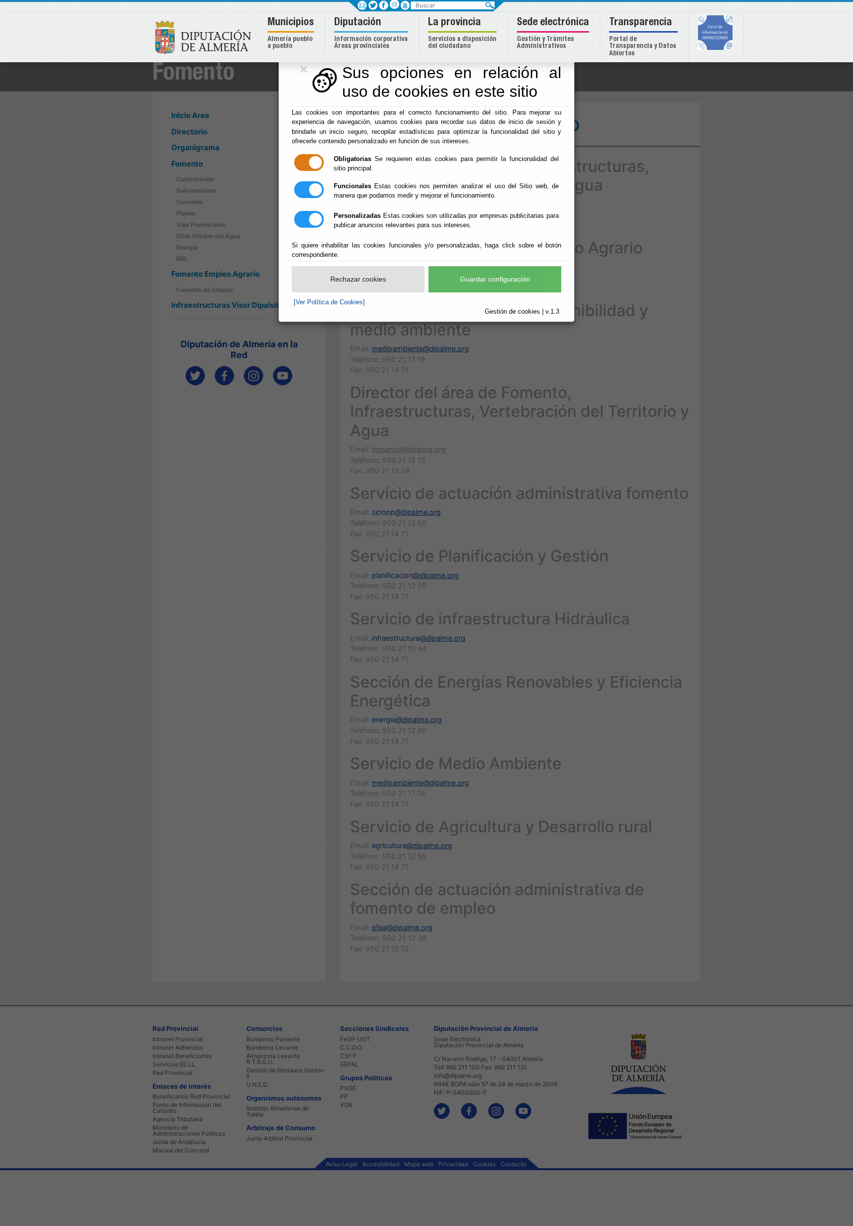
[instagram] (394, 4)
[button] (292, 34)
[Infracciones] (716, 33)
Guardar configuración (495, 279)
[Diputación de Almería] (206, 37)
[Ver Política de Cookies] (329, 302)
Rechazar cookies (358, 279)
